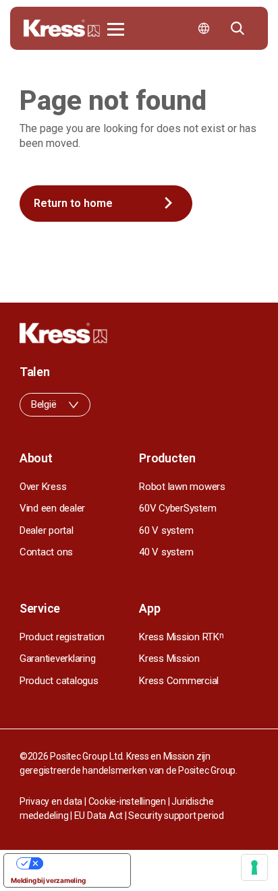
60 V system (166, 530)
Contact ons (46, 552)
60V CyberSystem (177, 508)
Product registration (62, 637)
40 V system (166, 552)
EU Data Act (98, 815)
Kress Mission (169, 658)
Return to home (73, 203)
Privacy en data (51, 801)
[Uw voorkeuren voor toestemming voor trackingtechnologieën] (254, 867)
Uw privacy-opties (80, 863)
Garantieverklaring (58, 658)
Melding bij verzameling (48, 880)
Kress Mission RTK (181, 637)
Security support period (175, 815)
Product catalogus (59, 681)
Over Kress (43, 487)
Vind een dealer (52, 508)
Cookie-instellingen (127, 801)
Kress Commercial (179, 681)
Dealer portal (47, 530)
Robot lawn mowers (182, 487)
